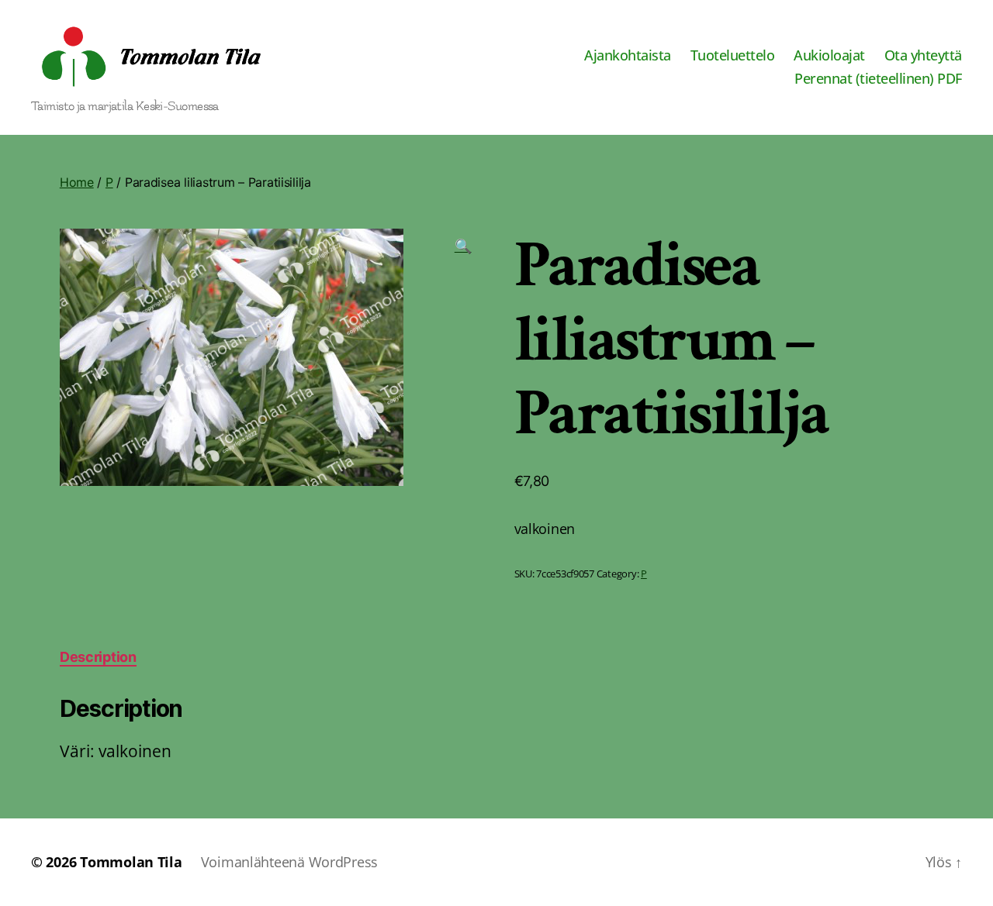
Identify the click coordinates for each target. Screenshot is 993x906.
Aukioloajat (829, 55)
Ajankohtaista (627, 55)
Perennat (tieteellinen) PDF (878, 79)
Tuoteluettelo (732, 55)
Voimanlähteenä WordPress (290, 862)
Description (98, 657)
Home (77, 182)
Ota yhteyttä (923, 55)
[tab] (98, 656)
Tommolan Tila (131, 862)
